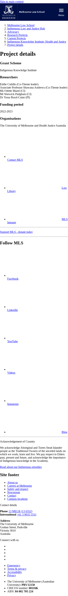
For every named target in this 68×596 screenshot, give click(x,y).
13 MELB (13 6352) (20, 511)
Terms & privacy (16, 568)
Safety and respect (17, 489)
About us (12, 482)
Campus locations (17, 498)
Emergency (13, 565)
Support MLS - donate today (16, 231)
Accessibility (14, 572)
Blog (64, 432)
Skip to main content (12, 1)
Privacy (11, 575)
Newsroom (13, 492)
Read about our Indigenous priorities (21, 467)
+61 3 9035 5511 (26, 514)
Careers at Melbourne (19, 485)
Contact (11, 495)
